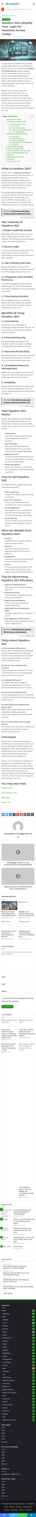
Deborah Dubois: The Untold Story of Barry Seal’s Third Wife (24, 1239)
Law (4, 1374)
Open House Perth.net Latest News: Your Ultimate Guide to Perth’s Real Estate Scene (9, 1034)
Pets (4, 1417)
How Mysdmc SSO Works (15, 146)
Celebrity (5, 1320)
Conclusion (10, 159)
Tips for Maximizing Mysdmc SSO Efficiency (17, 154)
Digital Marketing (8, 1389)
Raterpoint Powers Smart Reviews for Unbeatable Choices (9, 913)
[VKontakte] (25, 814)
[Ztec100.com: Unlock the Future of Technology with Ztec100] (9, 925)
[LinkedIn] (10, 814)
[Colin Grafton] (7, 1249)
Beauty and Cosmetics (10, 1392)
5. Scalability (14, 144)
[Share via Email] (28, 814)
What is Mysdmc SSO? (14, 119)
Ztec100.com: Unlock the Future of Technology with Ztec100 (9, 933)
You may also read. (14, 161)
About (3, 1433)
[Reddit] (21, 814)
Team (3, 1436)
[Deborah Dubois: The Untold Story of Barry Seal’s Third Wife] (7, 1240)
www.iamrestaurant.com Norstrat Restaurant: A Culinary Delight (22, 1212)
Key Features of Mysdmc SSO (16, 121)
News (4, 1310)
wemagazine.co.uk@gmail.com (18, 834)
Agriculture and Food (9, 1420)
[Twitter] (6, 814)
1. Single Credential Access (18, 124)
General (5, 1365)
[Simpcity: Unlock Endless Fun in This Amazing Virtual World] (7, 1221)
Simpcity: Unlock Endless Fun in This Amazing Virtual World (24, 1221)
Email (4, 984)
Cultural (5, 1401)
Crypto (5, 1347)
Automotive (6, 1371)
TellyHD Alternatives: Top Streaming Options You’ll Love (22, 1230)
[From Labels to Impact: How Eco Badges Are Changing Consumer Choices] (26, 1114)
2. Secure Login (15, 126)
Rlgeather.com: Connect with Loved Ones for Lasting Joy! (26, 913)
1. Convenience (15, 136)
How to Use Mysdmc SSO (15, 148)
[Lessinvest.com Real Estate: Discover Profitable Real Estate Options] (26, 1023)
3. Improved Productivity (18, 140)
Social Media (6, 1362)
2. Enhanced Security (17, 138)
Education (6, 1350)
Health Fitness (7, 1377)
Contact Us (28, 1510)
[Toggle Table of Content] (30, 116)
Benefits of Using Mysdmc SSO (17, 134)
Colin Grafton (18, 1246)
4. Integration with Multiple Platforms (21, 130)
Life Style (5, 1329)
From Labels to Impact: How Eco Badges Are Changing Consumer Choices (26, 1191)
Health (5, 1344)
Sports (5, 1335)
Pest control (6, 1411)
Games (5, 1332)
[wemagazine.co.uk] (12, 3)
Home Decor (6, 1383)
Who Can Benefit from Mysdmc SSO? (19, 150)
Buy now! (4, 1442)
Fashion (5, 1356)
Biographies (6, 1353)
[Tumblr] (14, 814)
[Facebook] (3, 814)
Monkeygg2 (6, 797)
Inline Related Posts (29, 217)
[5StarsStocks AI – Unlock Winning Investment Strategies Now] (27, 925)
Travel (4, 1323)
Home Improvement (9, 1380)
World (4, 1368)
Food (4, 1395)
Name (4, 977)
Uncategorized (7, 1359)
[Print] (32, 814)
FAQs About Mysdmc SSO (15, 157)
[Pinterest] (17, 814)
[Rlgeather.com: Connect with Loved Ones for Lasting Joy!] (27, 905)
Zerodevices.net (7, 788)
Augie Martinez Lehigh (9, 793)
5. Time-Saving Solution (17, 132)
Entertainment (7, 1338)
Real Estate (6, 1386)
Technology (11, 15)
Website (4, 991)
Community (6, 1398)
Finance (5, 1341)
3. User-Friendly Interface (18, 128)
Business (5, 1326)
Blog (4, 1316)
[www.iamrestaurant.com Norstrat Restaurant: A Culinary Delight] (7, 1213)
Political (5, 1408)
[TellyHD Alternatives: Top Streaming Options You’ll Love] (7, 1231)
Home (5, 15)
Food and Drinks (7, 1405)
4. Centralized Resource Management (21, 142)
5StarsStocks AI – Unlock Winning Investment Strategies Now (26, 933)
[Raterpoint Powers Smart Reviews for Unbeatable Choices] (9, 905)
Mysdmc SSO (6, 802)
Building (5, 1414)
